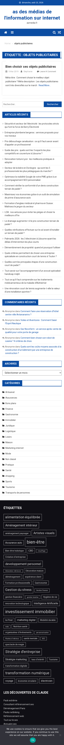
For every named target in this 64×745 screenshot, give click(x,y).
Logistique (10, 431)
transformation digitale (16, 666)
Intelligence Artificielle (46, 603)
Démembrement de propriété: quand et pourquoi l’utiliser (32, 247)
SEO (43, 639)
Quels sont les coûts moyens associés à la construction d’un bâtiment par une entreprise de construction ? (33, 349)
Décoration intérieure (13, 571)
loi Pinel (9, 620)
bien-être (35, 542)
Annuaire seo (10, 724)
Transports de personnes (17, 492)
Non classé (10, 459)
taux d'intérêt (37, 659)
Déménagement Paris (14, 708)
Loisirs (8, 437)
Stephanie (27, 71)
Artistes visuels (44, 533)
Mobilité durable (48, 620)
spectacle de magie (14, 644)
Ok (32, 740)
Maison (9, 442)
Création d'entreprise (15, 557)
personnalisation (42, 633)
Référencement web (14, 716)
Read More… (45, 85)
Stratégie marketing (16, 659)
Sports (8, 481)
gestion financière (13, 597)
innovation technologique (17, 603)
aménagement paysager (17, 533)
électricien (46, 680)
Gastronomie (11, 414)
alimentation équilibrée (22, 517)
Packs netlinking (11, 712)
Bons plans (10, 403)
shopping (9, 476)
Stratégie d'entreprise (22, 652)
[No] (60, 735)
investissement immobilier (30, 611)
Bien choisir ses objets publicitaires (30, 66)
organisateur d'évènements (18, 632)
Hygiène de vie (50, 597)
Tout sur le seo (11, 720)
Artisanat (10, 392)
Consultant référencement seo (19, 704)
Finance (9, 409)
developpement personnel (23, 564)
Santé (8, 470)
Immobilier (10, 420)
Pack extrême (10, 700)
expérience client (33, 577)
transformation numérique (27, 673)
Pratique (9, 465)
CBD (30, 550)
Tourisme (10, 487)
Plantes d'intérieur (12, 639)
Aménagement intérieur (21, 525)
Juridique (10, 425)
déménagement (12, 577)
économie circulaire (27, 681)
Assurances (11, 397)
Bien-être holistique (14, 550)
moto (7, 627)
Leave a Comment (48, 71)
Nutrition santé (20, 626)
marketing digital (26, 620)
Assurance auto (13, 542)
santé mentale (30, 638)
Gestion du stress (18, 590)
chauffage (42, 551)
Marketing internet (14, 448)
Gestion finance (42, 590)
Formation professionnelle (17, 583)
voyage (9, 680)
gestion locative (33, 597)
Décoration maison (34, 570)
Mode (8, 453)
